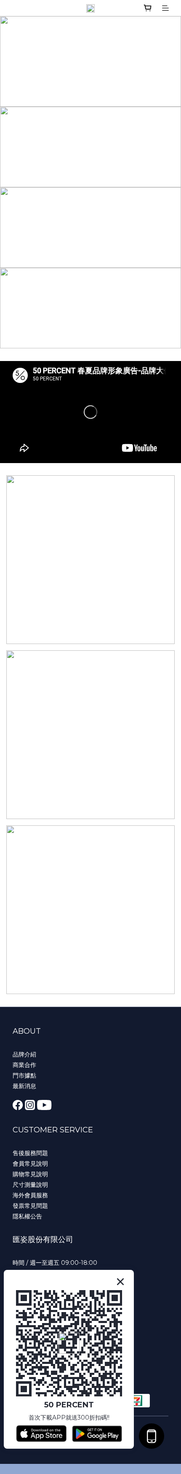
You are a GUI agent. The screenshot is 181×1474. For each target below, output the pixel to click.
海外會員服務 (30, 1195)
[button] (90, 412)
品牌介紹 (24, 1054)
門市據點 (24, 1075)
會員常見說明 (30, 1163)
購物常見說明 (30, 1174)
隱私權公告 (27, 1216)
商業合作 (24, 1065)
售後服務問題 (30, 1153)
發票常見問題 (30, 1206)
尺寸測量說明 (30, 1184)
